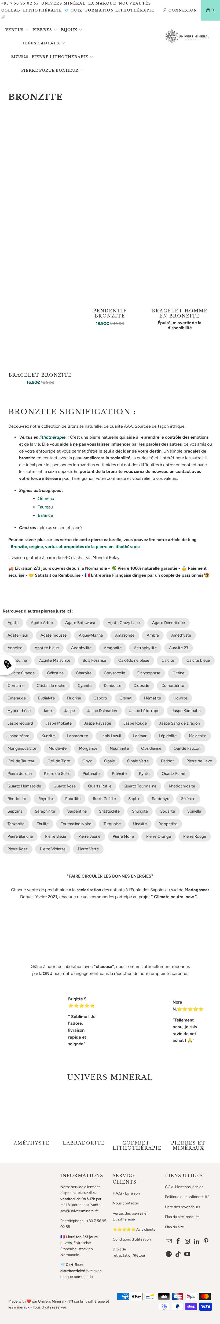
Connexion (182, 10)
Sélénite (188, 798)
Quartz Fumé (173, 773)
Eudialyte (46, 698)
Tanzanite (16, 823)
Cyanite (84, 685)
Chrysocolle (114, 673)
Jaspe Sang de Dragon (179, 723)
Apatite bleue (47, 647)
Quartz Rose (64, 786)
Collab (10, 10)
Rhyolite (45, 798)
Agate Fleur (18, 635)
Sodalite (167, 811)
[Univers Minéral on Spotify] (169, 1254)
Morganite (88, 748)
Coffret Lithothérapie (136, 1120)
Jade (47, 710)
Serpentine (77, 811)
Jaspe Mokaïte (58, 723)
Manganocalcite (22, 748)
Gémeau (46, 498)
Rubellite (72, 798)
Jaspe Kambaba (186, 710)
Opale (109, 761)
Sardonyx (160, 798)
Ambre (153, 635)
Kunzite (48, 735)
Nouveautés (135, 3)
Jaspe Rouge (135, 723)
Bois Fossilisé (94, 660)
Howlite (180, 698)
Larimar (139, 735)
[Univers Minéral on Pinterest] (206, 1241)
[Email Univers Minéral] (169, 1241)
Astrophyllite (145, 647)
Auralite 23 (178, 647)
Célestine (55, 673)
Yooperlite (168, 823)
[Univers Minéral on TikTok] (178, 1254)
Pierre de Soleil (57, 773)
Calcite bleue (198, 660)
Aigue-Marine (91, 635)
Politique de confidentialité (187, 1197)
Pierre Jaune (89, 836)
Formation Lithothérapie (119, 10)
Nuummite (119, 748)
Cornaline (16, 685)
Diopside (141, 685)
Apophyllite (81, 647)
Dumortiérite (173, 685)
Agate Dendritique (168, 622)
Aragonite (113, 647)
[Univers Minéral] (187, 36)
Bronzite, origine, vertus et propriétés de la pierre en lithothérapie (76, 546)
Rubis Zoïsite (104, 798)
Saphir (134, 798)
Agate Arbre (42, 622)
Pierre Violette (52, 849)
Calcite (168, 660)
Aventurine (17, 660)
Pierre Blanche (20, 836)
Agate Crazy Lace (124, 622)
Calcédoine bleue (133, 660)
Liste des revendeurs (182, 1207)
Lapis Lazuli (110, 735)
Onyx (87, 761)
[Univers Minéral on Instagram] (188, 1241)
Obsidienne (151, 748)
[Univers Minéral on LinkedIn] (197, 1241)
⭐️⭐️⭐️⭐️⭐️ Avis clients (134, 1229)
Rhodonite (17, 798)
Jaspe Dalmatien (102, 710)
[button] (17, 30)
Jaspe (69, 710)
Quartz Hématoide (24, 786)
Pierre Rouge (194, 836)
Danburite (112, 685)
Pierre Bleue (55, 836)
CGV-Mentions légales (184, 1187)
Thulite (43, 823)
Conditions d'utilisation (132, 1239)
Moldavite (58, 748)
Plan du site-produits (182, 1217)
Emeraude (17, 698)
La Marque (102, 3)
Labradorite (77, 735)
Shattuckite (109, 811)
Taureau (45, 507)
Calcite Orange (21, 673)
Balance (45, 515)
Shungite (140, 811)
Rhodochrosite (182, 786)
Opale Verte (138, 761)
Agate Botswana (80, 622)
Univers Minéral (63, 3)
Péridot (167, 761)
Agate (13, 622)
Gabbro (100, 698)
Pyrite (144, 773)
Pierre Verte (88, 849)
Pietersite (91, 773)
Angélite (15, 647)
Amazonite (124, 635)
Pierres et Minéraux (188, 1120)
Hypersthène (19, 710)
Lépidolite (168, 735)
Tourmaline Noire (76, 823)
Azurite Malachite (54, 660)
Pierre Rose (18, 849)
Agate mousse (54, 635)
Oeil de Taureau (21, 761)
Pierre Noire (123, 836)
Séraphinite (45, 811)
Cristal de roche (51, 685)
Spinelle (194, 811)
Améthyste (181, 635)
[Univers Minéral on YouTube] (188, 1254)
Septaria (15, 811)
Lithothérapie (42, 10)
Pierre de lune (20, 773)
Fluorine (74, 698)
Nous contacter (126, 1203)
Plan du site (174, 1227)
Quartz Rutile (99, 786)
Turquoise (112, 823)
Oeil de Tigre (58, 761)
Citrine (178, 673)
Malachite (197, 735)
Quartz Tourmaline (140, 786)
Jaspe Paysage (97, 723)
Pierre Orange (158, 836)
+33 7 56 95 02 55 (20, 3)
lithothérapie (52, 437)
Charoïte (83, 673)
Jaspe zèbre (18, 735)
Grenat (125, 698)
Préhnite (119, 773)
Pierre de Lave (199, 761)
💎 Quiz (74, 10)
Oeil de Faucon (187, 748)
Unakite (140, 823)
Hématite (152, 698)
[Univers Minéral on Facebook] (178, 1241)
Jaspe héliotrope (144, 710)
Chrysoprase (148, 673)
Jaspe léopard (20, 723)
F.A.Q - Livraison (126, 1193)
